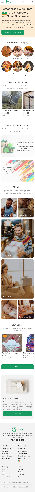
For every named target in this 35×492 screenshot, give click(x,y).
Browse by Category (17, 42)
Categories (21, 469)
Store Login (5, 454)
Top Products (22, 477)
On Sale (20, 472)
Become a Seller (6, 449)
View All (17, 367)
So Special (17, 482)
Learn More (17, 414)
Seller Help (5, 451)
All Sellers (21, 474)
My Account (21, 449)
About (3, 472)
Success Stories (6, 477)
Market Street (27, 482)
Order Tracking (22, 451)
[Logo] (10, 2)
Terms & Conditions (7, 456)
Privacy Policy (6, 458)
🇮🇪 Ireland (21, 461)
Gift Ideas (17, 187)
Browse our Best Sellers (13, 32)
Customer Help (22, 454)
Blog (3, 474)
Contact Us (5, 469)
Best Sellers (17, 325)
